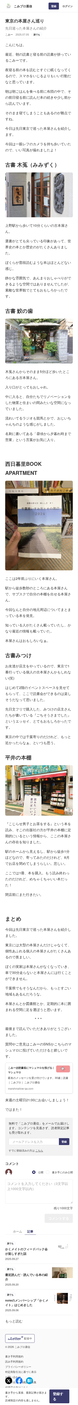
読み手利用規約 (14, 1361)
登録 (53, 6)
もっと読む (14, 1321)
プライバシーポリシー (18, 1366)
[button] (8, 1172)
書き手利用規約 (14, 1356)
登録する (58, 1396)
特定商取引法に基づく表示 (20, 1372)
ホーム (17, 1231)
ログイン (67, 6)
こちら (39, 1150)
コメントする (58, 1218)
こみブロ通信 (23, 6)
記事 (30, 1231)
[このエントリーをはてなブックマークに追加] (29, 1380)
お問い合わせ (13, 1377)
